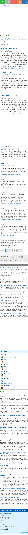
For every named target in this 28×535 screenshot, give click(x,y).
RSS (25, 532)
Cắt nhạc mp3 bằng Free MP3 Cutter (8, 300)
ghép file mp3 (5, 174)
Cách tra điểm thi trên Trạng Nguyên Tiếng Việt (11, 404)
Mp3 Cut (2, 309)
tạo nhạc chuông (6, 113)
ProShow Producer (8, 383)
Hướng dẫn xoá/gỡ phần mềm (7, 528)
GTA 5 (18, 420)
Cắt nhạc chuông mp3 (7, 247)
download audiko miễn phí (14, 187)
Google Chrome (7, 361)
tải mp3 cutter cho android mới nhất (14, 219)
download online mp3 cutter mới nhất (14, 203)
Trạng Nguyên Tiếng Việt (20, 407)
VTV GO (4, 500)
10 (22, 250)
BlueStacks (6, 385)
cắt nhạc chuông (6, 187)
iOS (8, 3)
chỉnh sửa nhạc (5, 160)
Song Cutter (5, 147)
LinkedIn (27, 532)
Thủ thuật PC (25, 3)
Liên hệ (1, 522)
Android (2, 3)
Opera (16, 430)
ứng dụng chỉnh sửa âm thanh (20, 210)
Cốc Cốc (5, 371)
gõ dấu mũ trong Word (12, 448)
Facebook (21, 532)
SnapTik (5, 366)
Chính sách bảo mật (4, 519)
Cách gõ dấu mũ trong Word (7, 439)
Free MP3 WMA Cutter (6, 223)
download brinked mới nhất (16, 247)
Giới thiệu (2, 515)
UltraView (6, 380)
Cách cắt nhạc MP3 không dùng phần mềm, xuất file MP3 (13, 285)
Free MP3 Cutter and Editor (10, 48)
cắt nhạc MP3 (5, 219)
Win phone (14, 3)
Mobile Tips (19, 2)
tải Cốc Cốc (4, 434)
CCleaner (6, 369)
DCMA (1, 520)
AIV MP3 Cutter (4, 163)
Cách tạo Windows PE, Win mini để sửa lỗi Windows (12, 488)
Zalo (5, 359)
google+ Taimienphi (23, 532)
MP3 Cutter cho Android (6, 207)
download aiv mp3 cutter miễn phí (14, 174)
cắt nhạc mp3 (5, 68)
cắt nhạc (9, 68)
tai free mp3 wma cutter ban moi (8, 235)
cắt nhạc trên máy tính (18, 90)
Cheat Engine (7, 373)
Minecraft (6, 364)
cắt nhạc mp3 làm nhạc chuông (8, 90)
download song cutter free (13, 160)
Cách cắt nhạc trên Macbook (6, 278)
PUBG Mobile (7, 376)
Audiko (2, 178)
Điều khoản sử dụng (4, 517)
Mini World (6, 378)
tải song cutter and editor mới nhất (15, 113)
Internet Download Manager (10, 357)
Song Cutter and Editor (9, 96)
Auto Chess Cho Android (9, 388)
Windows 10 (14, 477)
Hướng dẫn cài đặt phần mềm (7, 526)
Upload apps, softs (4, 529)
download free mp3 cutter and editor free (18, 68)
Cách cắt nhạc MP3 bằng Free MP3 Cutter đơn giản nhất (13, 313)
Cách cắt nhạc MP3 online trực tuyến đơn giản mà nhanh (13, 267)
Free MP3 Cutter (6, 72)
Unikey (5, 354)
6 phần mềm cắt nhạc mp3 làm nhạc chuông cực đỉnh (12, 293)
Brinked (3, 239)
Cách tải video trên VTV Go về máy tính (9, 497)
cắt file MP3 (5, 203)
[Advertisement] (14, 20)
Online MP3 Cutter (5, 191)
